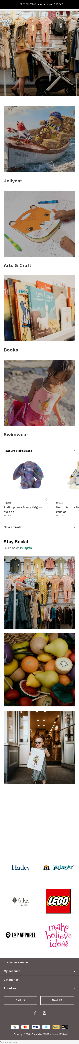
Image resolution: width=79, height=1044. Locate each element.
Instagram (26, 548)
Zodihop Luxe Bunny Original (23, 507)
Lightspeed (13, 1042)
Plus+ (54, 1034)
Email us (57, 1000)
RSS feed (63, 1034)
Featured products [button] (18, 451)
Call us (20, 1000)
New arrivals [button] (12, 527)
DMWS (45, 1034)
